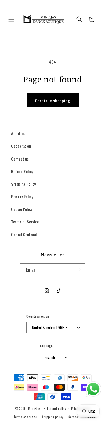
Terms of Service (25, 221)
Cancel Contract (24, 234)
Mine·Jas (34, 408)
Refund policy (56, 408)
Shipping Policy (23, 184)
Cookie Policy (21, 209)
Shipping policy (52, 417)
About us (18, 133)
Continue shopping (52, 100)
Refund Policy (22, 171)
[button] (11, 19)
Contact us (20, 159)
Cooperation (21, 146)
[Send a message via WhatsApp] (93, 389)
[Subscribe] (79, 269)
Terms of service (25, 417)
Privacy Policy (22, 196)
